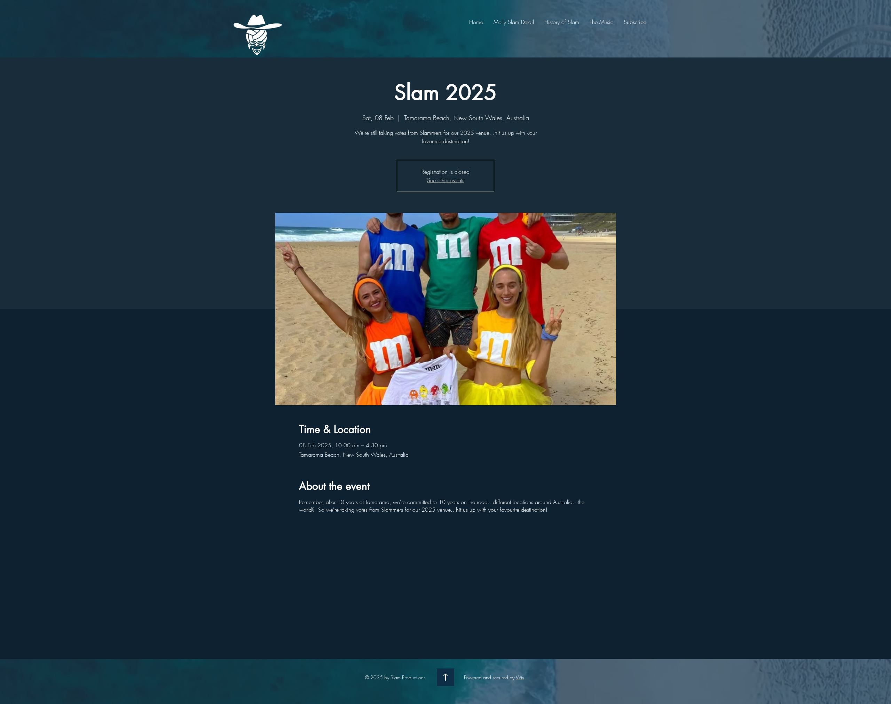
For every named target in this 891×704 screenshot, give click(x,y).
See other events (445, 180)
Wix (520, 677)
